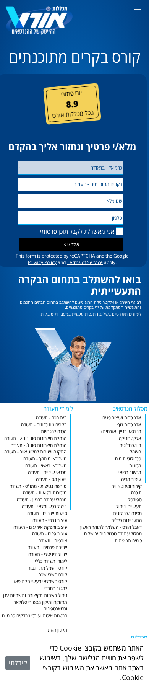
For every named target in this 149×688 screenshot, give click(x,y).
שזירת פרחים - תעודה (47, 547)
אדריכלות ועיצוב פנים (121, 417)
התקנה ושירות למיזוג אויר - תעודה (35, 451)
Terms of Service (85, 262)
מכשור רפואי (129, 472)
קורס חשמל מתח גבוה (47, 568)
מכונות (135, 465)
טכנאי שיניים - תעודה (47, 472)
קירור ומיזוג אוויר (127, 486)
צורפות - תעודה (53, 540)
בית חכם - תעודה (51, 417)
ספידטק (135, 499)
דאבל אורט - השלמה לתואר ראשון (111, 527)
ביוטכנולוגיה (130, 445)
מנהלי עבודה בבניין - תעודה (41, 499)
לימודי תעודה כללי (51, 561)
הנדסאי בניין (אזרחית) (121, 431)
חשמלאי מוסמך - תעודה (44, 458)
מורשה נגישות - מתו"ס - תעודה (38, 486)
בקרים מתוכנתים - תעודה (43, 424)
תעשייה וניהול (129, 506)
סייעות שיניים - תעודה (47, 513)
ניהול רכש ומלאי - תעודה (44, 506)
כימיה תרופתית (128, 540)
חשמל (135, 451)
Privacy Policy (42, 262)
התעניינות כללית (126, 520)
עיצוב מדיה (131, 479)
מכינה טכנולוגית (127, 513)
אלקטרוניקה (130, 438)
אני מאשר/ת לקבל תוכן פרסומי (77, 231)
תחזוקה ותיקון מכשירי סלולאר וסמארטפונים (40, 605)
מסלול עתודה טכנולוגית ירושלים (113, 533)
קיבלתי (18, 662)
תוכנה (136, 492)
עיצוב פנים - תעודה (49, 533)
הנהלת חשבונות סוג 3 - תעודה (38, 445)
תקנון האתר (56, 630)
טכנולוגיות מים (128, 458)
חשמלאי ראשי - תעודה (45, 465)
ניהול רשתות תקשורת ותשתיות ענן (35, 595)
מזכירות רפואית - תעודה (44, 492)
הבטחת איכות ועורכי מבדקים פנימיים (34, 615)
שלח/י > (71, 244)
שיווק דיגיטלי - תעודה (47, 554)
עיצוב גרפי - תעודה (49, 520)
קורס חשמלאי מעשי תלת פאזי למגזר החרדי (40, 585)
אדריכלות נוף (129, 424)
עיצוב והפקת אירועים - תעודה (40, 527)
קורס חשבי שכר (53, 574)
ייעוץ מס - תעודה (51, 479)
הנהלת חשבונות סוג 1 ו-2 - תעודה (35, 438)
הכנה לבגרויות (53, 431)
